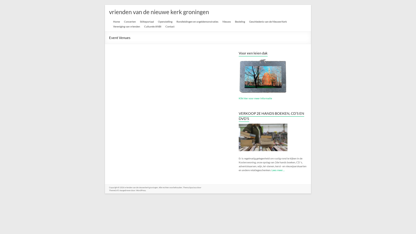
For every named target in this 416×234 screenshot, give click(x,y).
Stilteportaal (147, 21)
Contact (170, 26)
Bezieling (240, 21)
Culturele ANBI (152, 26)
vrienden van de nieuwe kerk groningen (159, 11)
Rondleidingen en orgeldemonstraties (197, 21)
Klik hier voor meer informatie (255, 98)
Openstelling (165, 21)
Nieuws (226, 21)
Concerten (130, 21)
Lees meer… (278, 170)
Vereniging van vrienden (126, 26)
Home (116, 21)
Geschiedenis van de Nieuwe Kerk (268, 21)
